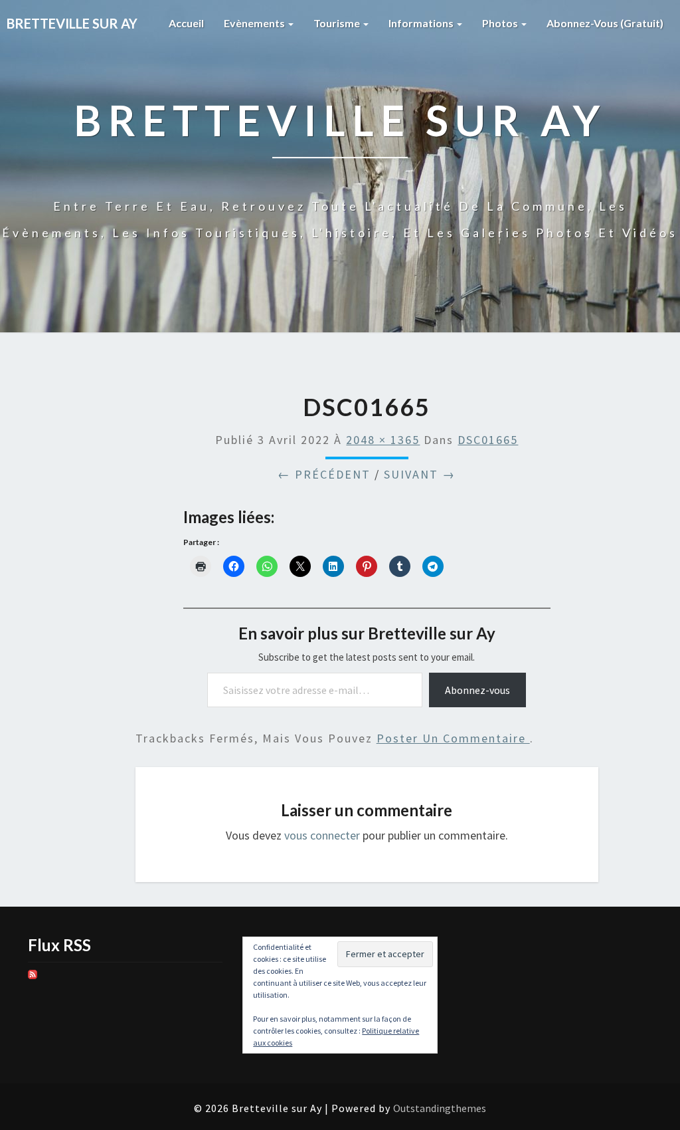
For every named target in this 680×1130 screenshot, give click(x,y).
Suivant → (420, 474)
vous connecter (322, 835)
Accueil (186, 23)
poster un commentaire (453, 738)
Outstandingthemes (439, 1108)
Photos (501, 23)
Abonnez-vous (477, 690)
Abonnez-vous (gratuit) (605, 23)
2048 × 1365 (383, 439)
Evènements (255, 23)
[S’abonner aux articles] (32, 978)
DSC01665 (488, 439)
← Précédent (324, 474)
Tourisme (337, 23)
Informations (422, 23)
